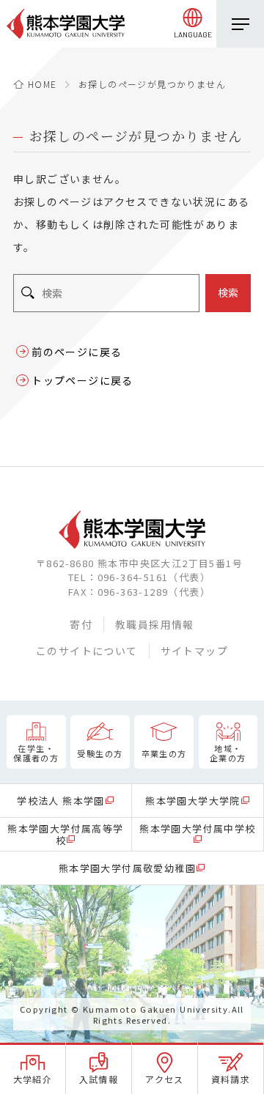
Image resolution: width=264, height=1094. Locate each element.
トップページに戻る (82, 380)
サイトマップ (194, 650)
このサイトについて (87, 650)
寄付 (81, 624)
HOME (42, 84)
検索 (228, 292)
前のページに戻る (77, 351)
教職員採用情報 (154, 624)
